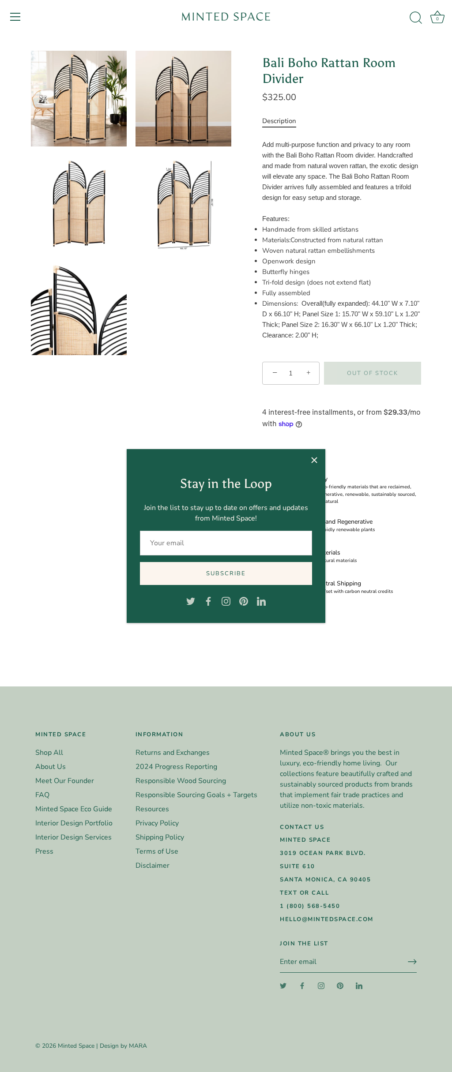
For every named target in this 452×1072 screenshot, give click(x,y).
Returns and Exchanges (173, 752)
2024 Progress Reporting (176, 767)
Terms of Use (157, 851)
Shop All (49, 752)
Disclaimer (153, 865)
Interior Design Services (73, 837)
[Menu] (15, 16)
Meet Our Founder (64, 781)
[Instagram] (226, 601)
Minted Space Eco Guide (73, 809)
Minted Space (76, 1046)
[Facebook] (208, 601)
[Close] (314, 460)
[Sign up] (412, 961)
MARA (138, 1046)
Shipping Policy (160, 837)
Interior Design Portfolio (74, 823)
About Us (50, 767)
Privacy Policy (157, 823)
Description (279, 120)
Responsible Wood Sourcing (181, 781)
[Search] (416, 18)
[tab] (283, 121)
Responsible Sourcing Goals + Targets (196, 795)
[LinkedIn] (261, 601)
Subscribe (226, 573)
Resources (152, 809)
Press (44, 851)
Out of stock (372, 373)
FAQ (42, 795)
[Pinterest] (243, 601)
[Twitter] (190, 601)
